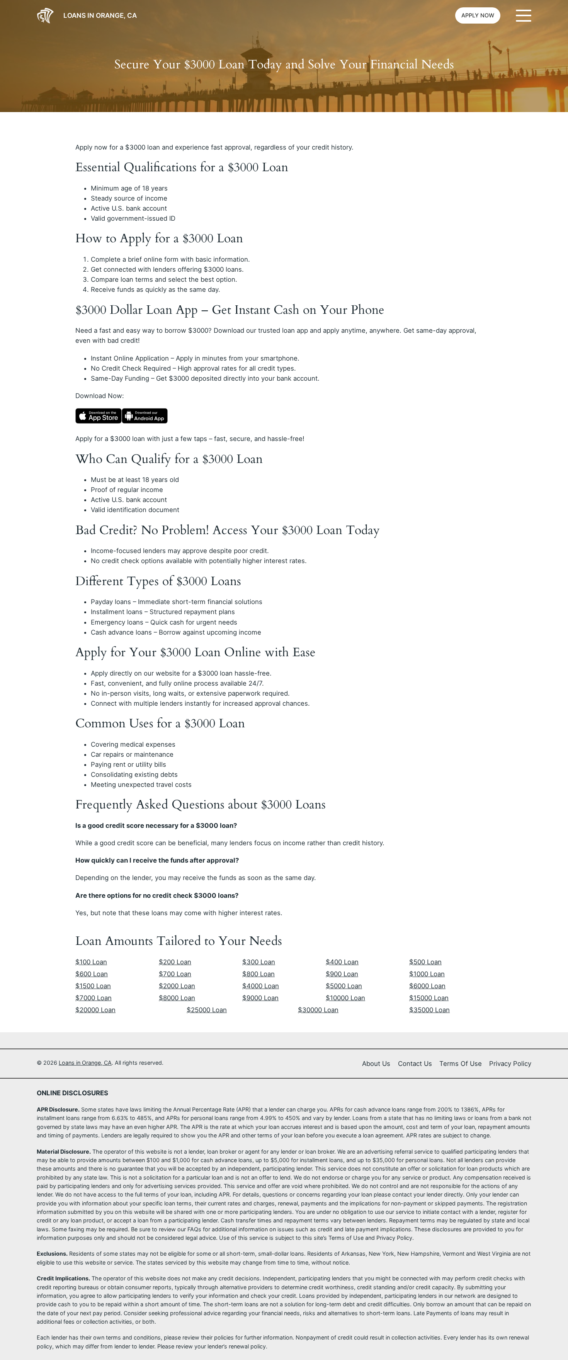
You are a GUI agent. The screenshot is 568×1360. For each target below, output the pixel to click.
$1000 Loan (427, 974)
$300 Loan (258, 962)
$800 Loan (258, 974)
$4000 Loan (260, 986)
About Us (376, 1063)
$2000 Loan (177, 986)
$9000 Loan (260, 998)
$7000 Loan (93, 998)
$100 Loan (91, 962)
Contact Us (415, 1063)
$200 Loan (175, 962)
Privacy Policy (510, 1063)
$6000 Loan (427, 986)
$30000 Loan (318, 1010)
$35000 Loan (429, 1010)
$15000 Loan (429, 998)
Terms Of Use (460, 1063)
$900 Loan (342, 974)
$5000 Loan (344, 986)
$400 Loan (342, 962)
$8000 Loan (177, 998)
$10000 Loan (345, 998)
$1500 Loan (93, 986)
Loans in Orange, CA (100, 15)
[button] (477, 15)
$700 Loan (175, 974)
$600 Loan (91, 974)
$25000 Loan (207, 1010)
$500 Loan (425, 962)
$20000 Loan (95, 1010)
